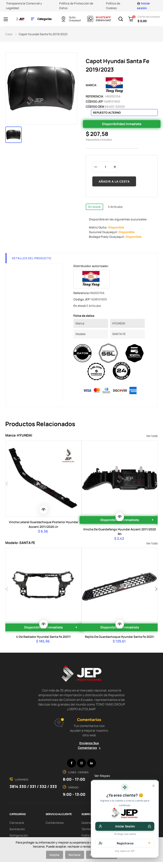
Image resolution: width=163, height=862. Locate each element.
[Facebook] (71, 763)
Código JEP (94, 101)
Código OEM (95, 106)
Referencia (94, 96)
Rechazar (75, 855)
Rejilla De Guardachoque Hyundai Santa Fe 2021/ (119, 637)
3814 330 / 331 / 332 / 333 (33, 786)
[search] (43, 509)
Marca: (91, 85)
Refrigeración (19, 835)
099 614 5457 (103, 20)
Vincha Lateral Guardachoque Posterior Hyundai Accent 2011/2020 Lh (43, 524)
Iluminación (17, 829)
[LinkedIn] (91, 763)
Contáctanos (55, 823)
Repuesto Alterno (107, 112)
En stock (94, 207)
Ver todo (152, 436)
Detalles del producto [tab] (31, 258)
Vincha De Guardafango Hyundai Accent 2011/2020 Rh (119, 531)
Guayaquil (75, 20)
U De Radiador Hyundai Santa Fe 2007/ (43, 637)
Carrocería (17, 823)
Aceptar (54, 855)
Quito (72, 17)
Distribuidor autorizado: (91, 266)
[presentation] (7, 483)
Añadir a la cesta (114, 181)
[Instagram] (81, 763)
